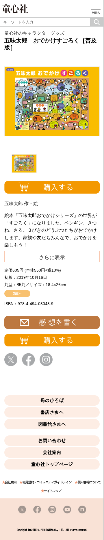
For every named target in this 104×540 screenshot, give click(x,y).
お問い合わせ (52, 440)
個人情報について (89, 482)
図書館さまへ (52, 424)
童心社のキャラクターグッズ (34, 33)
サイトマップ (52, 491)
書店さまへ (52, 412)
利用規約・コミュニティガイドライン (46, 482)
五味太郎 (13, 203)
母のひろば (52, 400)
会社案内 (52, 452)
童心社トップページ (52, 464)
